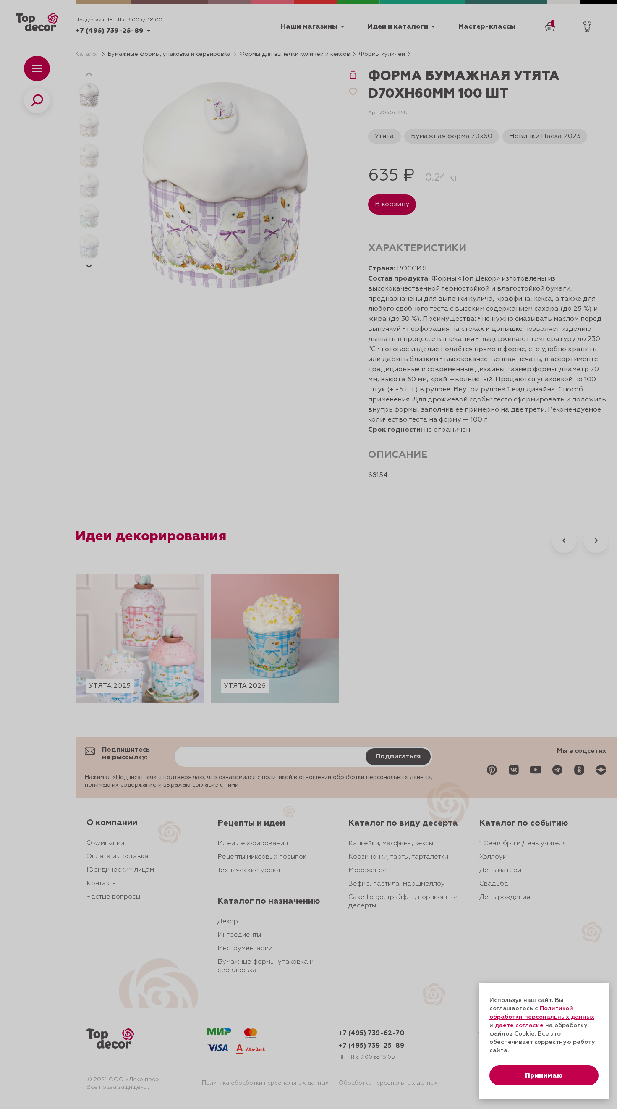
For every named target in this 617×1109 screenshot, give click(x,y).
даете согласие (519, 1025)
